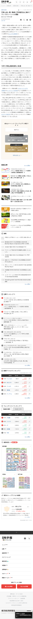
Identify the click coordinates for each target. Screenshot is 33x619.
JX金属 (8, 417)
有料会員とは (16, 155)
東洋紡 (8, 390)
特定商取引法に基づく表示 (16, 600)
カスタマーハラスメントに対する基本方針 (16, 603)
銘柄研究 (4, 553)
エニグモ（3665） (13, 34)
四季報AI (4, 569)
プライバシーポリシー (13, 598)
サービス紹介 (19, 594)
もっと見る (27, 165)
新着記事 (9, 5)
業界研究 (4, 561)
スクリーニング (6, 557)
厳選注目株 (16, 5)
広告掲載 (9, 596)
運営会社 (12, 594)
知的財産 (22, 598)
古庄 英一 (3, 20)
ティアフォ (9, 394)
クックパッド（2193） (12, 90)
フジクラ (9, 421)
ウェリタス (9, 378)
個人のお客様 (8, 586)
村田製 (8, 429)
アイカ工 (9, 386)
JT (7, 425)
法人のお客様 (24, 586)
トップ (2, 5)
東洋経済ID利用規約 (16, 605)
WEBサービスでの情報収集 (19, 596)
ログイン (16, 129)
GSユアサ (9, 382)
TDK (8, 433)
